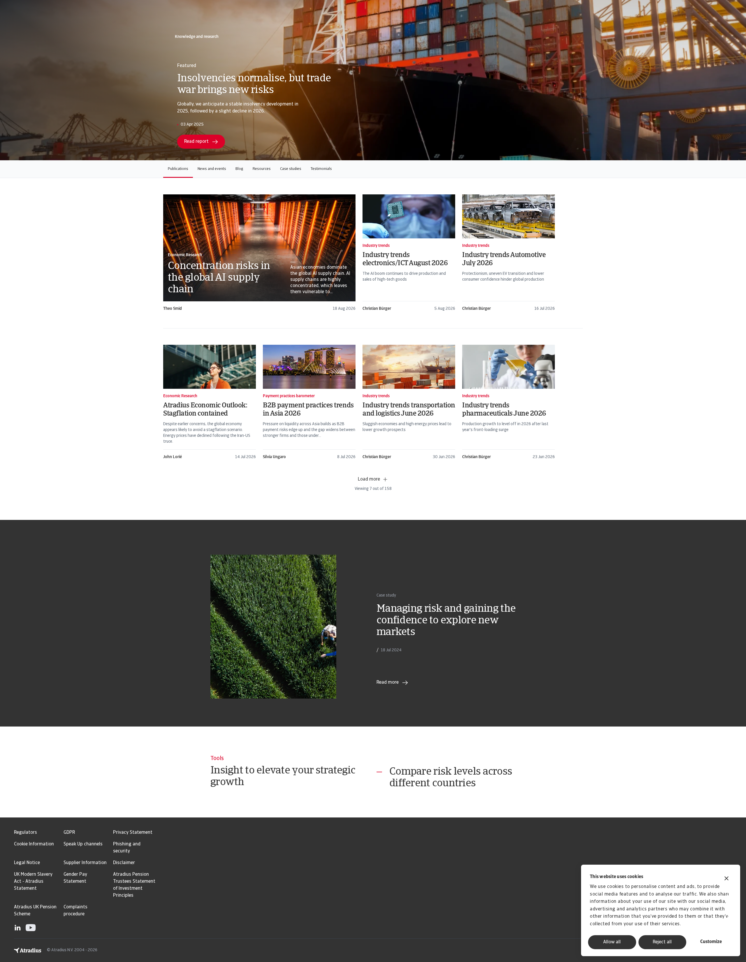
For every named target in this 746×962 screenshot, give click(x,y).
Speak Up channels (83, 844)
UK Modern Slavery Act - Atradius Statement (33, 881)
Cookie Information (34, 844)
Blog (239, 169)
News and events (212, 169)
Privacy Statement (132, 832)
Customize (711, 942)
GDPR (69, 832)
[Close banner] (726, 879)
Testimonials (321, 169)
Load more (369, 479)
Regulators (25, 832)
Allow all (612, 942)
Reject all (662, 942)
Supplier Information (85, 863)
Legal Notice (27, 863)
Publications (178, 169)
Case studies (290, 169)
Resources (262, 169)
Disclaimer (124, 863)
